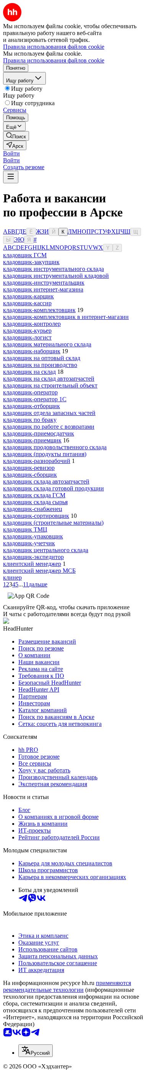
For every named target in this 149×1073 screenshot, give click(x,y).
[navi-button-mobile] (10, 177)
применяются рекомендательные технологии (67, 986)
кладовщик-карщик (28, 296)
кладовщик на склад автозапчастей (48, 378)
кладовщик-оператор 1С (34, 399)
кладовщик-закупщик (31, 262)
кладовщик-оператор (30, 392)
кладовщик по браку (30, 419)
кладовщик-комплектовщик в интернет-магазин (66, 317)
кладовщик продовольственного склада (55, 447)
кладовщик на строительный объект (50, 385)
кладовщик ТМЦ (25, 529)
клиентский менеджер (32, 564)
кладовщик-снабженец (32, 509)
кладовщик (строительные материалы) (53, 522)
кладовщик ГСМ (25, 255)
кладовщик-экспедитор (33, 557)
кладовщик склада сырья (35, 502)
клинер (12, 577)
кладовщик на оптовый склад (41, 358)
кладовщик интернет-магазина (43, 289)
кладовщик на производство (40, 365)
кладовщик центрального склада (45, 550)
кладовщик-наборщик (31, 351)
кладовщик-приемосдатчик (38, 433)
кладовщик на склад (29, 371)
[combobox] (35, 1050)
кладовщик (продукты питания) (44, 454)
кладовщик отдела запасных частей (49, 413)
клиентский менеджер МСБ (39, 570)
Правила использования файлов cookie (53, 60)
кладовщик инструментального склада (53, 269)
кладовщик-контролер (32, 323)
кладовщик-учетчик (29, 543)
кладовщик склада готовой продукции (53, 488)
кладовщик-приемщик (32, 440)
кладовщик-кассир (27, 303)
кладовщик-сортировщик (36, 515)
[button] (11, 153)
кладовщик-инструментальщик (43, 282)
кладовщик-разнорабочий (36, 461)
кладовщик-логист (27, 337)
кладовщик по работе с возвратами (48, 426)
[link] (16, 136)
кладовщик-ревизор (29, 467)
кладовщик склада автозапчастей (46, 481)
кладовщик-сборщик (30, 474)
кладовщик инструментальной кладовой (56, 275)
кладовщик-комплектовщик (39, 310)
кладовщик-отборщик (31, 406)
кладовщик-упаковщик (33, 536)
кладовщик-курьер (27, 330)
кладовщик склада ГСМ (34, 495)
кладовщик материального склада (47, 344)
